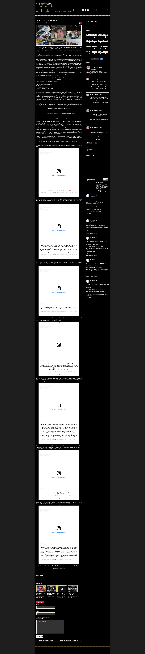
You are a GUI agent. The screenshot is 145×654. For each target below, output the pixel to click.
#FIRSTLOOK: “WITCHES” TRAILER (46, 640)
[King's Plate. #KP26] (89, 53)
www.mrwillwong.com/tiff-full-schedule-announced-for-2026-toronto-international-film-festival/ (97, 228)
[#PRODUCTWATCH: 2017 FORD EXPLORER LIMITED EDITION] (72, 588)
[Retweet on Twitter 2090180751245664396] (93, 136)
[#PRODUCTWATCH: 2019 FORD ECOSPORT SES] (51, 588)
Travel (37, 11)
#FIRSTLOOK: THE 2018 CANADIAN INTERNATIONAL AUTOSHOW (61, 595)
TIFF (49, 10)
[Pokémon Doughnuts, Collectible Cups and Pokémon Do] (100, 42)
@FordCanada (71, 113)
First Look (38, 10)
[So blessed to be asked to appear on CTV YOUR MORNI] (105, 53)
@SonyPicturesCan (95, 84)
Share (95, 215)
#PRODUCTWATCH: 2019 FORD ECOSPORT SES (51, 595)
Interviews (70, 10)
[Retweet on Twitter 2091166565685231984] (93, 90)
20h (100, 79)
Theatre (64, 10)
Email (37, 611)
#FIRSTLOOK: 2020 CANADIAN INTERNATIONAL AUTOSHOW (40, 595)
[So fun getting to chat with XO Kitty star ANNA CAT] (94, 37)
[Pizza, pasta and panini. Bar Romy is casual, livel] (100, 37)
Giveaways (44, 10)
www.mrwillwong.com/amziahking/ (96, 289)
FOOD (75, 10)
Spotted (42, 11)
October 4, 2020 (65, 118)
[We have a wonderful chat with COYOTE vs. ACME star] (105, 37)
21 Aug (100, 94)
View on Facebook (89, 215)
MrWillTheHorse (52, 311)
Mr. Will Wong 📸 (52, 192)
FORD (80, 570)
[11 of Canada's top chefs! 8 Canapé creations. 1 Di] (89, 48)
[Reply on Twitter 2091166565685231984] (91, 90)
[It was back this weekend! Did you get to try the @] (100, 48)
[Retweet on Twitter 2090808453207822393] (93, 106)
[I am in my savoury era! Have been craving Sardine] (94, 53)
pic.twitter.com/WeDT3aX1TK (59, 115)
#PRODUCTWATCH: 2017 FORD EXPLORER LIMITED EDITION (72, 595)
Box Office (59, 10)
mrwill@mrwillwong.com (80, 653)
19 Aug (100, 127)
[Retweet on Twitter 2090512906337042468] (93, 123)
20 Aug (100, 110)
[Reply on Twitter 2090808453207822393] (91, 106)
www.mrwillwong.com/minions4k (96, 267)
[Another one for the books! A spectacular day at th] (105, 48)
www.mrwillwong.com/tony (91, 206)
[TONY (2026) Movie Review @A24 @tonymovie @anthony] (100, 53)
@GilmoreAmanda (99, 115)
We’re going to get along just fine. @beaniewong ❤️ (59, 190)
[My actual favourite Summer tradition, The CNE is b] (89, 37)
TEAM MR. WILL (70, 11)
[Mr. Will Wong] (91, 180)
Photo (90, 213)
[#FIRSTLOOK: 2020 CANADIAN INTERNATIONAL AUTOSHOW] (40, 588)
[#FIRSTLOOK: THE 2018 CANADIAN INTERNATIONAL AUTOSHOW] (61, 588)
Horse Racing (49, 11)
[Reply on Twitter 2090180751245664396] (91, 136)
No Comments (62, 23)
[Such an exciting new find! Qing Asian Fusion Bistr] (89, 42)
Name (37, 604)
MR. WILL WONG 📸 (94, 79)
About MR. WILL (39, 13)
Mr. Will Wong (93, 195)
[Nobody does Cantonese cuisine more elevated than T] (94, 42)
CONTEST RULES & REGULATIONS (60, 11)
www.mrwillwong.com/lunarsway (96, 246)
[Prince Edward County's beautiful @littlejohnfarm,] (105, 42)
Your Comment (39, 618)
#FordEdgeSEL (65, 113)
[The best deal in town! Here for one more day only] (94, 48)
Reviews (53, 10)
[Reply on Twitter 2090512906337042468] (91, 123)
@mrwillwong (89, 149)
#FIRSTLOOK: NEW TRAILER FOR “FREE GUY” (69, 640)
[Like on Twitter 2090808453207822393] (96, 106)
